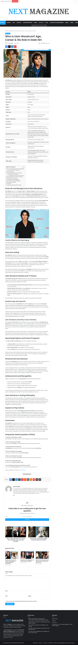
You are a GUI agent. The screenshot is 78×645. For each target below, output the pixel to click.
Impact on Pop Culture (11, 182)
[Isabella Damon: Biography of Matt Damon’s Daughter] (27, 555)
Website (29, 596)
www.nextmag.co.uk (8, 629)
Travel (71, 22)
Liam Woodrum (27, 474)
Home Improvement (27, 22)
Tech (13, 22)
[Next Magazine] (39, 11)
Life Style (41, 22)
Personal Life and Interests (12, 178)
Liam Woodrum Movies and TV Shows (14, 172)
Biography (11, 30)
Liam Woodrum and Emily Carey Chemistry (16, 175)
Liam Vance (9, 43)
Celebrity (19, 22)
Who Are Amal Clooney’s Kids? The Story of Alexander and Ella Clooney (42, 561)
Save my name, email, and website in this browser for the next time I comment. (21, 601)
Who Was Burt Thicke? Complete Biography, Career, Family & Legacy (61, 642)
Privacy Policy (55, 618)
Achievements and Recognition (13, 179)
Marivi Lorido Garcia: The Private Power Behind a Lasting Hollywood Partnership (10, 561)
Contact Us (54, 622)
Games (66, 22)
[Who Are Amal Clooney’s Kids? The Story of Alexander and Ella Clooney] (42, 555)
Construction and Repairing (57, 22)
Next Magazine (22, 470)
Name (6, 590)
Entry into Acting (10, 171)
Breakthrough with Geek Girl (13, 174)
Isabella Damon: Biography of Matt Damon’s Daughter (27, 560)
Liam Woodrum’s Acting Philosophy (13, 180)
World (35, 22)
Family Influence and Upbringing (14, 170)
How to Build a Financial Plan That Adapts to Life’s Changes (30, 1)
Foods (46, 22)
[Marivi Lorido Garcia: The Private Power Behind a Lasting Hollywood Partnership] (12, 555)
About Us (54, 620)
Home (7, 30)
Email (6, 596)
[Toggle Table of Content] (22, 167)
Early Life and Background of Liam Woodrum (15, 168)
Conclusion (9, 183)
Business (9, 22)
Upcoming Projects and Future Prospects (15, 176)
